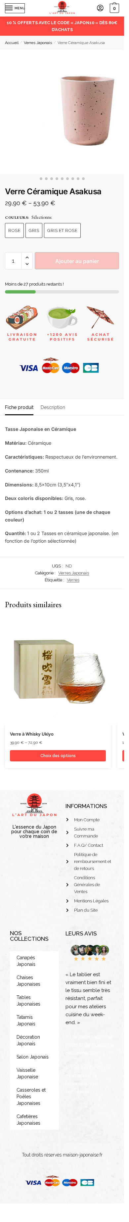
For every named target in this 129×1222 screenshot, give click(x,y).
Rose (14, 230)
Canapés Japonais (26, 961)
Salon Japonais (33, 1057)
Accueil (12, 42)
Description (53, 407)
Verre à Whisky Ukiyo (32, 734)
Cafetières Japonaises (28, 1120)
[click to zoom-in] (62, 112)
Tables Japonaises (28, 1001)
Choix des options (58, 755)
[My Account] (100, 8)
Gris (34, 230)
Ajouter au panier (77, 261)
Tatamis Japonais (26, 1020)
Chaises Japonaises (28, 981)
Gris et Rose (62, 230)
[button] (27, 257)
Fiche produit (19, 407)
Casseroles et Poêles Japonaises (31, 1096)
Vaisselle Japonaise (27, 1073)
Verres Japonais (38, 42)
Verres (73, 579)
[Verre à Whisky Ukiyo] (58, 672)
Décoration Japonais (28, 1040)
